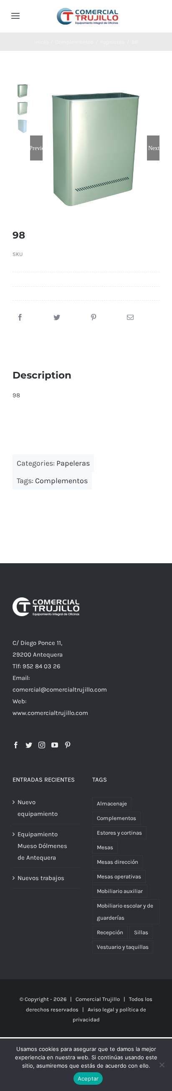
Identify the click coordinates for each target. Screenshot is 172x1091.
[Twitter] (56, 317)
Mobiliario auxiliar (120, 891)
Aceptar (88, 1078)
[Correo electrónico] (130, 317)
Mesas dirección (117, 862)
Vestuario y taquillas (123, 947)
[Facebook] (20, 317)
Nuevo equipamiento (38, 808)
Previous (36, 148)
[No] (161, 1065)
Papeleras (73, 463)
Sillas (141, 932)
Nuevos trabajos (41, 878)
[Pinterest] (93, 317)
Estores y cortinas (119, 833)
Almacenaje (112, 803)
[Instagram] (41, 745)
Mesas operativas (119, 876)
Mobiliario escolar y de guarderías (125, 912)
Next (153, 148)
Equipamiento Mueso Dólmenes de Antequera (42, 845)
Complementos (61, 480)
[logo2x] (87, 11)
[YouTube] (54, 745)
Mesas (105, 847)
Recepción (110, 932)
